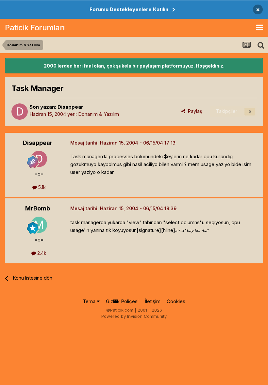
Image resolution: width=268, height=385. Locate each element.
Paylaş (193, 111)
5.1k (41, 187)
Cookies (176, 301)
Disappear (70, 107)
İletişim (152, 301)
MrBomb (37, 208)
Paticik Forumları (35, 27)
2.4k (41, 253)
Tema (90, 301)
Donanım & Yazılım (98, 114)
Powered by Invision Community (134, 316)
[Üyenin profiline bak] (19, 111)
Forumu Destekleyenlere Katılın (129, 9)
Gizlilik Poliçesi (122, 301)
